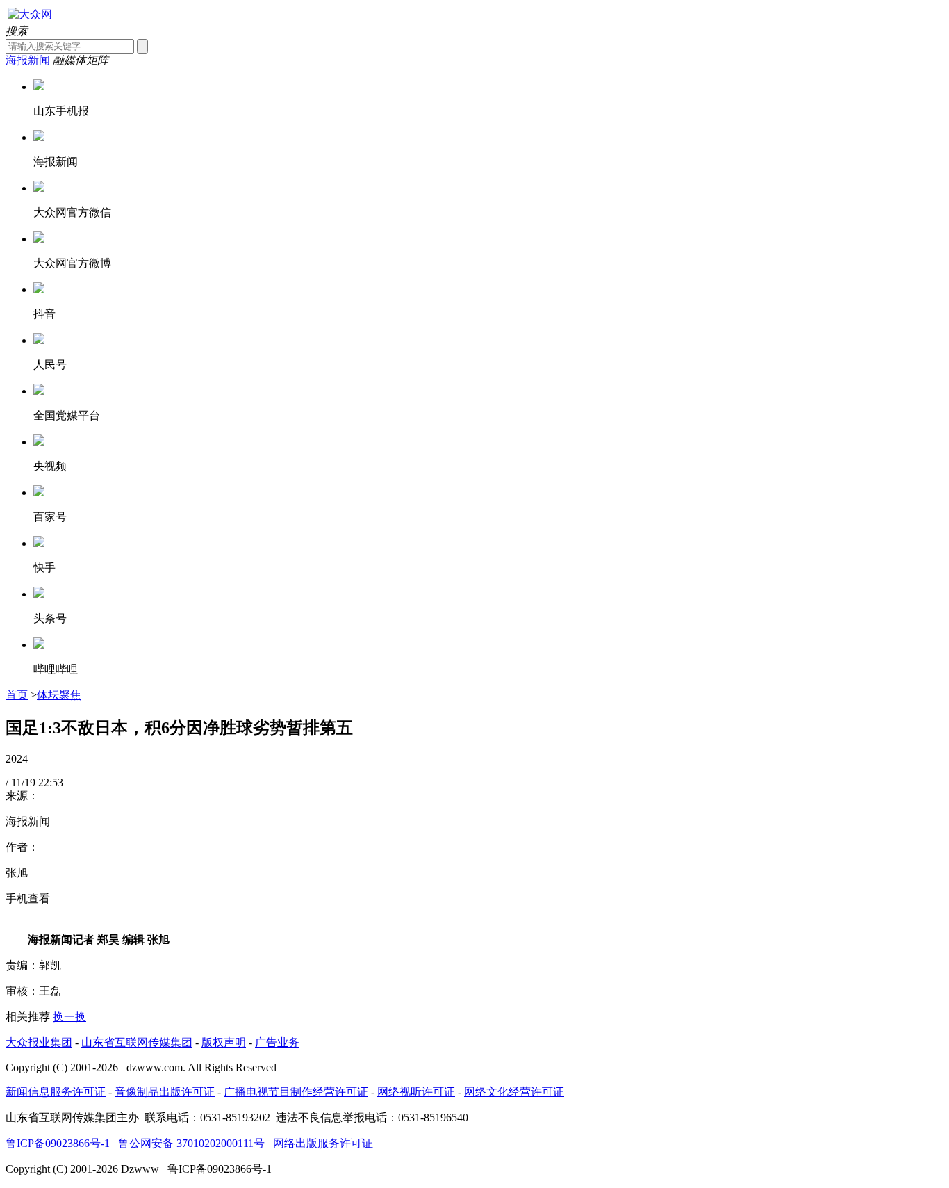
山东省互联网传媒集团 (136, 1042)
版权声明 (223, 1042)
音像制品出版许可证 (165, 1092)
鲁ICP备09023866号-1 (58, 1143)
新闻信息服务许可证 (56, 1092)
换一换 (69, 1017)
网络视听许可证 (416, 1092)
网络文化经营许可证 (514, 1092)
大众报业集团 (39, 1042)
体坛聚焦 (59, 695)
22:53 (50, 782)
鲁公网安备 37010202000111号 (191, 1143)
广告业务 (277, 1042)
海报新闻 (28, 60)
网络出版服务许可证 (323, 1143)
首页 (17, 695)
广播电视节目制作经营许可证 (296, 1092)
